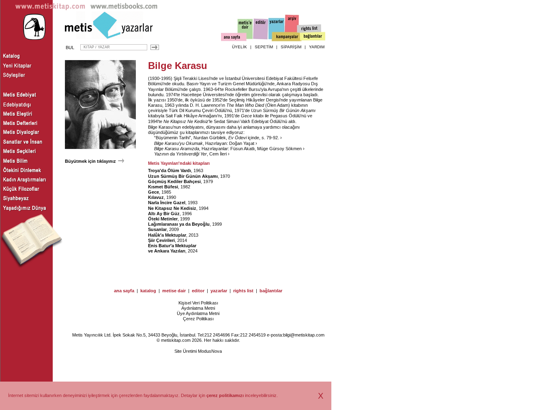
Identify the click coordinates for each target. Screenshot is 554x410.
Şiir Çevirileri (161, 240)
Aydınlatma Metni (198, 308)
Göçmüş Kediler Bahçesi (174, 181)
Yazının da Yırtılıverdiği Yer (180, 153)
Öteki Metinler (163, 218)
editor (198, 290)
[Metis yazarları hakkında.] (276, 29)
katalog (148, 290)
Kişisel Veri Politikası (198, 302)
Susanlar (157, 229)
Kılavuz (156, 197)
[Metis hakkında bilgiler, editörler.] (245, 29)
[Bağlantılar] (312, 37)
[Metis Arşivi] (292, 27)
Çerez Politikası (198, 318)
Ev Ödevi (237, 137)
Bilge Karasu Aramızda (176, 148)
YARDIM (316, 47)
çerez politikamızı (225, 395)
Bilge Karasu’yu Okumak (178, 143)
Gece (153, 192)
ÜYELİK (239, 47)
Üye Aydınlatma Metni (198, 313)
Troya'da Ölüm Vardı (169, 170)
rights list (243, 290)
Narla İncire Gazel (166, 202)
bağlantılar (271, 290)
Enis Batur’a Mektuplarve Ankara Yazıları (172, 248)
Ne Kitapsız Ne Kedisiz (172, 208)
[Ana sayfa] (233, 38)
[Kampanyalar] (286, 36)
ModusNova (210, 351)
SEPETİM (264, 47)
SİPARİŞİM (291, 47)
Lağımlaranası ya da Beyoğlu (179, 224)
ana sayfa (124, 290)
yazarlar (218, 290)
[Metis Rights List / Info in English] (309, 28)
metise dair (174, 290)
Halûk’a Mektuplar (167, 235)
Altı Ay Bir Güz (164, 213)
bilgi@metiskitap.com (303, 334)
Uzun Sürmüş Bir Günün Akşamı (183, 176)
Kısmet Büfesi (163, 186)
